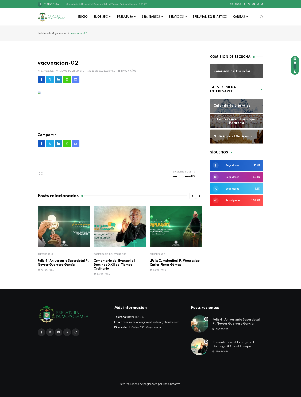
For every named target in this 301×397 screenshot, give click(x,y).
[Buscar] (261, 17)
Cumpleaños (157, 254)
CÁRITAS (239, 17)
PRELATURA (125, 17)
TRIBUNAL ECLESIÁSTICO (210, 17)
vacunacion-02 (183, 176)
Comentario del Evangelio (110, 254)
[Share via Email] (75, 79)
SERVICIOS (176, 17)
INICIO (83, 17)
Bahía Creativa (171, 384)
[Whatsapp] (67, 79)
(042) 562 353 (136, 317)
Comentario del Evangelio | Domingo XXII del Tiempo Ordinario (114, 264)
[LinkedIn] (58, 79)
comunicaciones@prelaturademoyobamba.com (151, 322)
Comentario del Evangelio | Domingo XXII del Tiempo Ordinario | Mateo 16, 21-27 (106, 4)
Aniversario (45, 254)
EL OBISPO (101, 17)
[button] (193, 196)
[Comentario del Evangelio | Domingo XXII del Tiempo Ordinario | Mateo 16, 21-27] (199, 346)
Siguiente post (182, 172)
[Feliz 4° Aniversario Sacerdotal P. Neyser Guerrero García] (199, 324)
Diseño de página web (143, 384)
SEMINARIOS (151, 17)
